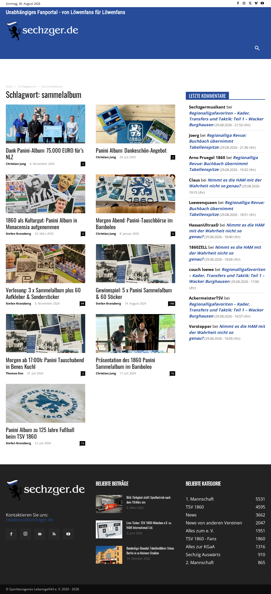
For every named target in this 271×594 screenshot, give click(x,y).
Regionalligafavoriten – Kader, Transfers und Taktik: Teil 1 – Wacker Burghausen (226, 119)
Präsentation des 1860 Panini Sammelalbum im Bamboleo (125, 363)
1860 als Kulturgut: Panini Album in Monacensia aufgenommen (41, 223)
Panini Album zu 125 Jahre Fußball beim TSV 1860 (40, 432)
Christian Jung (16, 164)
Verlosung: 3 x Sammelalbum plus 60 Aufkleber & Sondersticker (43, 293)
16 (172, 373)
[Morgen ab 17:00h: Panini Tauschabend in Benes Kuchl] (45, 333)
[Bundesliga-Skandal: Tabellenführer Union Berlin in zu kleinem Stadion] (109, 555)
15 (82, 443)
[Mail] (39, 534)
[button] (257, 48)
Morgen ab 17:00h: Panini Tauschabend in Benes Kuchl (45, 363)
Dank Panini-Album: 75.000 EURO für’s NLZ (45, 153)
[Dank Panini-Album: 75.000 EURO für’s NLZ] (45, 124)
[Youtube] (262, 4)
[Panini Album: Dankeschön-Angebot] (135, 124)
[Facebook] (238, 4)
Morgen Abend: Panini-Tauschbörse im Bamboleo (134, 223)
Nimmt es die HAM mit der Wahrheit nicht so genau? (226, 230)
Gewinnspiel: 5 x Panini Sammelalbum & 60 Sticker (134, 293)
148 (171, 303)
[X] (250, 4)
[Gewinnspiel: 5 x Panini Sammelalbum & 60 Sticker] (135, 263)
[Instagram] (244, 4)
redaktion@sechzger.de (29, 520)
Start (9, 86)
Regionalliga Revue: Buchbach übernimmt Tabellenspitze (217, 141)
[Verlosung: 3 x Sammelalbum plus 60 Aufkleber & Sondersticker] (45, 263)
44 (82, 303)
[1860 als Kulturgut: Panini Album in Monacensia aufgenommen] (45, 193)
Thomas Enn (14, 373)
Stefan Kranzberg (18, 233)
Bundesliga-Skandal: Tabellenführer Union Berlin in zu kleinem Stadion (150, 550)
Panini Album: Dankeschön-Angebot (131, 150)
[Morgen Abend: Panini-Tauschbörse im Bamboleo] (135, 193)
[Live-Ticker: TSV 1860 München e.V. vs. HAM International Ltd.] (109, 529)
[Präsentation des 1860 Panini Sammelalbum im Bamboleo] (135, 333)
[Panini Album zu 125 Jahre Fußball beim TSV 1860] (45, 403)
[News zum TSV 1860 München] (42, 30)
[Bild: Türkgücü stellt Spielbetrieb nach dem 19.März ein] (109, 504)
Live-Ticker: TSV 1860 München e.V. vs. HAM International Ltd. (149, 525)
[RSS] (54, 534)
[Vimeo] (256, 4)
